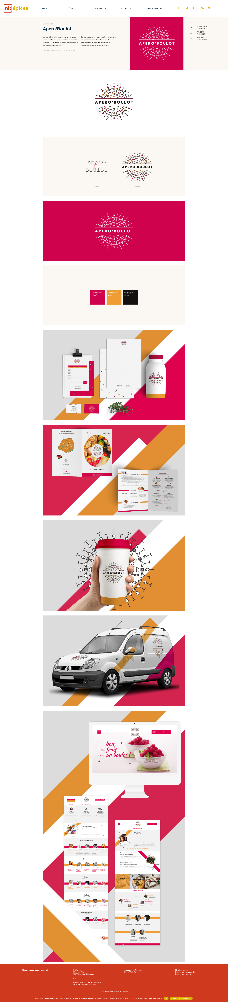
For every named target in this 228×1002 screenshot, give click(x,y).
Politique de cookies (183, 974)
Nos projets (100, 8)
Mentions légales (181, 970)
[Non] (225, 998)
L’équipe (71, 8)
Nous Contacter (155, 8)
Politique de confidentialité (185, 972)
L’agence (45, 8)
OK (166, 998)
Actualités (126, 8)
